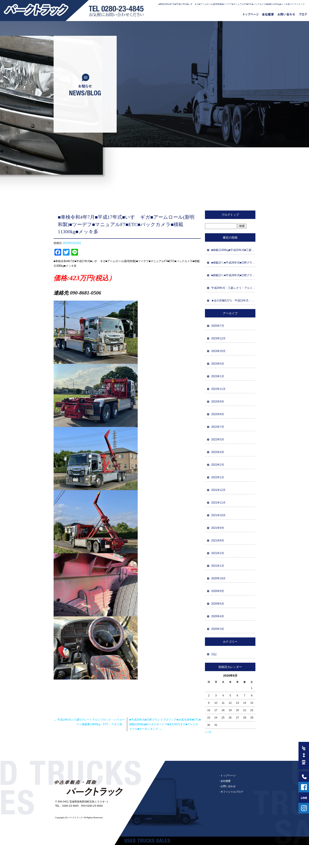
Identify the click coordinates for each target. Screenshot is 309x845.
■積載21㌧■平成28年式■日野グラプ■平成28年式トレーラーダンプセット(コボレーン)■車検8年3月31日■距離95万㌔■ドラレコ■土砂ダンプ (233, 275)
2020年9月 (217, 591)
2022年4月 (217, 452)
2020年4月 (217, 616)
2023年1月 (217, 376)
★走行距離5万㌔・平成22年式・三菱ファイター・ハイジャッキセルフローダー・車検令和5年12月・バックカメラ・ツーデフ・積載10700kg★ (233, 300)
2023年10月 (218, 351)
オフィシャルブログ (303, 14)
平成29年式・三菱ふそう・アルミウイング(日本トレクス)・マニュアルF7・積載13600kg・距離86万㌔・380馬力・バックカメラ (233, 287)
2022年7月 (217, 426)
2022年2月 (217, 464)
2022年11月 (218, 389)
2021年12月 (218, 490)
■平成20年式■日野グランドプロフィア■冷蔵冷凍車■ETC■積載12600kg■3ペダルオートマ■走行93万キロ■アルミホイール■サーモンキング (165, 724)
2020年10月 (218, 578)
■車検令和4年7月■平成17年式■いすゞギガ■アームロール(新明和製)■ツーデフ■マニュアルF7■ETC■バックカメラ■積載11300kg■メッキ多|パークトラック (231, 4)
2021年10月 (218, 515)
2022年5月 (217, 439)
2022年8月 (217, 414)
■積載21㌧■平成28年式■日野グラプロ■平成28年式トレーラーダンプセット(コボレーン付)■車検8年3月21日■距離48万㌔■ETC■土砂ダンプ (233, 262)
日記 (214, 654)
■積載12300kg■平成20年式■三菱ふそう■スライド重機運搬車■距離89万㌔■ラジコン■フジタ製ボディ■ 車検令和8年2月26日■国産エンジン (233, 250)
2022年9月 (217, 401)
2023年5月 (217, 363)
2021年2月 (217, 553)
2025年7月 (217, 325)
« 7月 (208, 732)
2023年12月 (218, 338)
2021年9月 (217, 527)
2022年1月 (217, 477)
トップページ (249, 14)
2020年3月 (217, 628)
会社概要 (268, 14)
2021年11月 (218, 502)
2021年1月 (217, 565)
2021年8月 (217, 540)
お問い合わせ (286, 14)
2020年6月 (217, 603)
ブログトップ (230, 214)
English (303, 755)
